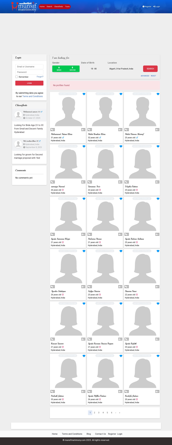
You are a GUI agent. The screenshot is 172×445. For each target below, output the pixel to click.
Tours (67, 7)
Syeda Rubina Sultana (134, 239)
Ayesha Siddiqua (58, 291)
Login (157, 7)
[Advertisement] (86, 34)
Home (42, 7)
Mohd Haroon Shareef (134, 134)
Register (147, 7)
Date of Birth (87, 62)
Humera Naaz (131, 291)
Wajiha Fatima (131, 186)
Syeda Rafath (131, 343)
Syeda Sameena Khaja (60, 239)
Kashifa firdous (131, 396)
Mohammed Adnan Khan (61, 134)
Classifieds (58, 7)
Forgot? (40, 77)
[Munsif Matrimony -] (24, 6)
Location (112, 62)
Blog (89, 434)
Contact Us (100, 434)
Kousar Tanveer (57, 343)
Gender (56, 62)
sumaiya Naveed (57, 186)
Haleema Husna (94, 239)
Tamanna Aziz (94, 186)
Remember (23, 77)
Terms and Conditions (32, 96)
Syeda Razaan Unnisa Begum (100, 343)
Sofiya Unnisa (94, 291)
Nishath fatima (57, 396)
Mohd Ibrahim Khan (96, 134)
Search (49, 7)
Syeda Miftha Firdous (97, 396)
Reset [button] (153, 76)
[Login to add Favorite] (84, 94)
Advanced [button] (145, 76)
